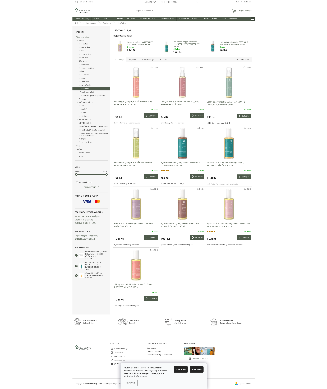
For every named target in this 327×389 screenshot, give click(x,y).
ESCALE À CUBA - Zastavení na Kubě (93, 130)
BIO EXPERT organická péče (86, 220)
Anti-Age (83, 113)
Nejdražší (132, 60)
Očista (78, 146)
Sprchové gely (85, 85)
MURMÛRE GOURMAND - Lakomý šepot (94, 126)
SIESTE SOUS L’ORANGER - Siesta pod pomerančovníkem (94, 134)
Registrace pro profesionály (86, 236)
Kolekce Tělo (85, 47)
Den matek (84, 44)
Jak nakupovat (150, 2)
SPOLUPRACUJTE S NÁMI (85, 239)
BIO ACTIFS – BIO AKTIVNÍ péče (87, 216)
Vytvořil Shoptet (246, 383)
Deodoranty (84, 64)
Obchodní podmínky (169, 2)
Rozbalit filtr (90, 187)
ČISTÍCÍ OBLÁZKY (85, 142)
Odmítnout (181, 369)
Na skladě (85, 182)
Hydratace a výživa (87, 68)
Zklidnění (83, 109)
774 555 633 (118, 352)
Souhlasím (197, 369)
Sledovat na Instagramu (201, 358)
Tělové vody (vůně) (87, 92)
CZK (238, 2)
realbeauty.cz (119, 360)
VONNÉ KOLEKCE (85, 123)
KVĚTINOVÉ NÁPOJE (86, 102)
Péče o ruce (84, 75)
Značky (79, 149)
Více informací (142, 376)
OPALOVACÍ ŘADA (85, 54)
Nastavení (130, 382)
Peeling (82, 78)
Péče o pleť (83, 57)
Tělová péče (84, 61)
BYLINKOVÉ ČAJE (85, 119)
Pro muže (82, 99)
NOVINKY (82, 50)
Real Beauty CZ (120, 356)
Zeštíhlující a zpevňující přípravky (92, 95)
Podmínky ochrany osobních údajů (160, 354)
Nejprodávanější (148, 60)
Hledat (188, 11)
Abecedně (163, 60)
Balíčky (81, 40)
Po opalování (84, 82)
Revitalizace (84, 116)
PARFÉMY (82, 139)
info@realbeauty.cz (121, 348)
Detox (82, 106)
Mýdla (82, 71)
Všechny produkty (83, 37)
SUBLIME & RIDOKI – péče (85, 223)
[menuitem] (81, 19)
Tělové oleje (84, 88)
